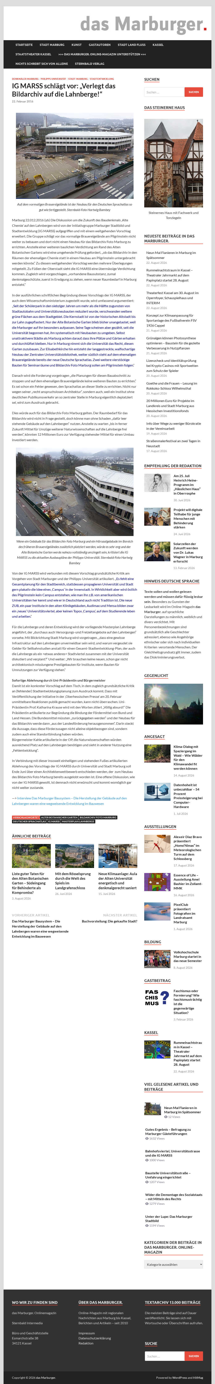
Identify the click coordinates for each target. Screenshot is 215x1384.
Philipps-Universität (53, 78)
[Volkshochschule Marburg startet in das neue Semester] (157, 952)
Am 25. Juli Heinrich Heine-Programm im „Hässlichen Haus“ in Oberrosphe (187, 484)
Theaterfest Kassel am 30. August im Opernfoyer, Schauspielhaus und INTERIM (172, 298)
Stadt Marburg (52, 44)
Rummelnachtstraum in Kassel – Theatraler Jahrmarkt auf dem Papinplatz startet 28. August (169, 275)
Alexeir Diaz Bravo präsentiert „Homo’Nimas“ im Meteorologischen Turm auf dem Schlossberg (188, 848)
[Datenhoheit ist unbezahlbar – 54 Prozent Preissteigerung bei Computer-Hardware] (157, 785)
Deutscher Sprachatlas (29, 821)
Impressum (87, 1333)
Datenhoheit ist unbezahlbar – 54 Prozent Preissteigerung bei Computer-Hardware (188, 796)
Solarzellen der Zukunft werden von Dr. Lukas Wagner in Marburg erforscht (188, 552)
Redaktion (86, 1343)
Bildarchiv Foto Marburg (98, 817)
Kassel (158, 44)
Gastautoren (100, 44)
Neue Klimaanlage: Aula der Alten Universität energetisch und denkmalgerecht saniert (117, 881)
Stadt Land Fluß (132, 44)
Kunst (77, 44)
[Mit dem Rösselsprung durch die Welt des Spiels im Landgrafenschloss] (74, 857)
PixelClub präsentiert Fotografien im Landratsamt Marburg (184, 913)
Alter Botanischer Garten (59, 817)
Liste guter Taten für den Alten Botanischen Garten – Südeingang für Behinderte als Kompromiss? (30, 883)
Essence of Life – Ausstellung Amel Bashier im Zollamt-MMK (188, 881)
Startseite (24, 44)
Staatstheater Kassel (33, 54)
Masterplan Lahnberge (78, 821)
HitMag (198, 1377)
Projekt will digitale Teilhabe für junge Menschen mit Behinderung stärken (188, 518)
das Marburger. (46, 1377)
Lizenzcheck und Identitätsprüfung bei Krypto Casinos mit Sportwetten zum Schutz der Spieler (172, 365)
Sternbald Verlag (89, 63)
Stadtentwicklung (102, 78)
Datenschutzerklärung (95, 1338)
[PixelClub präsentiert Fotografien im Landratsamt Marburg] (157, 905)
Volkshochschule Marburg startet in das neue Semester (188, 956)
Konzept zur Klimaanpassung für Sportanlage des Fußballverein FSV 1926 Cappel (171, 320)
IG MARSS (54, 821)
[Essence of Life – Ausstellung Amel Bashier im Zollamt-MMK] (157, 875)
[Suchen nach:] (173, 92)
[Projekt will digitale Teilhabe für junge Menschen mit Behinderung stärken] (157, 510)
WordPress (179, 1377)
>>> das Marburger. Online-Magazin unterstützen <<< (102, 54)
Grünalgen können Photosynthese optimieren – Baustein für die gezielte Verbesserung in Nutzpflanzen (173, 343)
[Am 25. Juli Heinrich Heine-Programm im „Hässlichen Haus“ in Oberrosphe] (157, 476)
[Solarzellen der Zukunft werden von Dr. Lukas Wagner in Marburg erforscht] (157, 544)
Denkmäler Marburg (25, 78)
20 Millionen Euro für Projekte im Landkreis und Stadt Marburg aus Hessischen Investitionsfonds (170, 406)
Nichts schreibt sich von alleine (42, 63)
